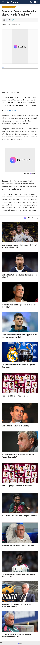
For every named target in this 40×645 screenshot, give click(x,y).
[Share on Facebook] (6, 20)
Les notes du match (11, 110)
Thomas (4, 24)
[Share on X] (9, 20)
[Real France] (12, 2)
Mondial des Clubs (9, 7)
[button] (3, 2)
